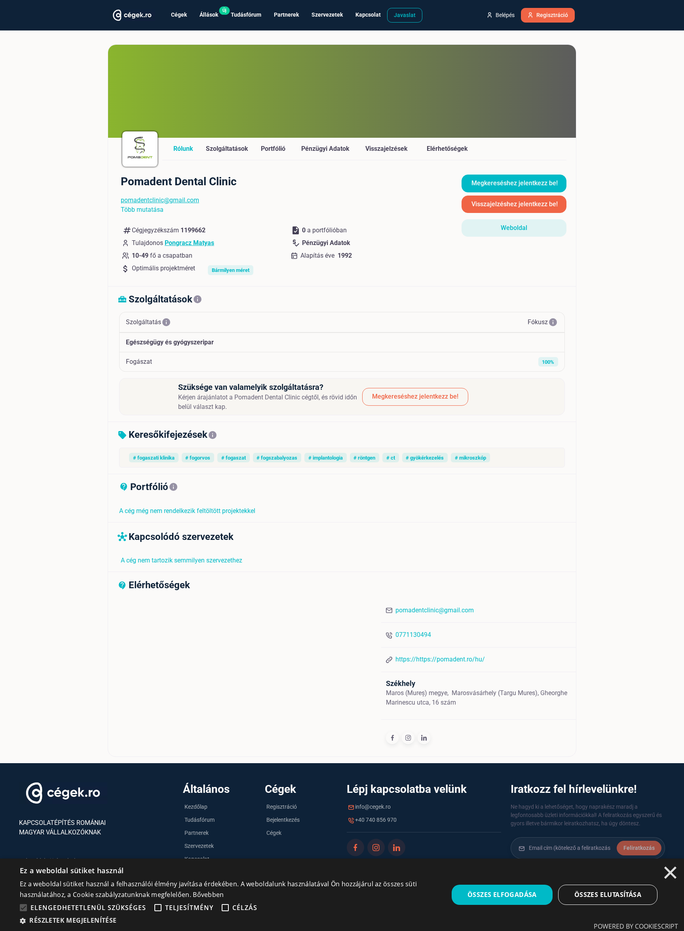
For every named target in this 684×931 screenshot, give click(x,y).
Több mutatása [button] (142, 209)
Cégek (273, 833)
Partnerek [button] (286, 14)
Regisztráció (281, 807)
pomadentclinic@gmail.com (160, 200)
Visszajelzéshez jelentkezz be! (514, 204)
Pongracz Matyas (189, 243)
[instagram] (408, 738)
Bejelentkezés (283, 820)
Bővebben (208, 894)
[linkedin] (424, 738)
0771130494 (413, 634)
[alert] (342, 895)
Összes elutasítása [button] (607, 894)
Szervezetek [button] (327, 14)
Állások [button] (212, 13)
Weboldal (514, 228)
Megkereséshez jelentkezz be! (514, 183)
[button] (23, 908)
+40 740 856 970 (375, 820)
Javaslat (405, 15)
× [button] (670, 874)
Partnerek (196, 833)
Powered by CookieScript (636, 926)
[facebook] (392, 738)
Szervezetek (199, 846)
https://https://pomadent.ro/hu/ (440, 659)
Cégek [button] (179, 14)
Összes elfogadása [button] (502, 894)
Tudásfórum (199, 820)
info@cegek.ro (372, 807)
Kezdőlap (195, 807)
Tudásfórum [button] (246, 14)
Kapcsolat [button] (368, 14)
